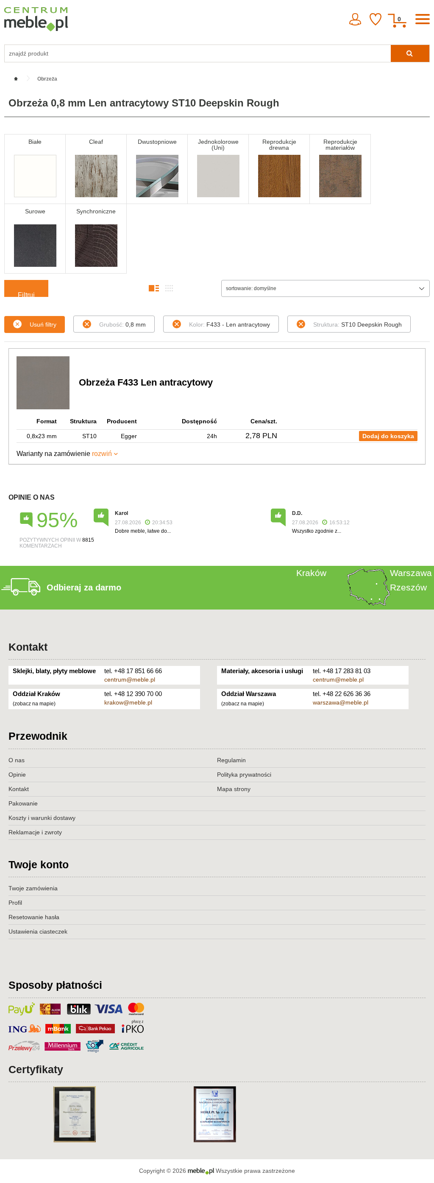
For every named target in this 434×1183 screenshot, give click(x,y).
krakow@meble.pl (128, 702)
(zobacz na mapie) (34, 704)
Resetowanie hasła (33, 917)
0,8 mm (122, 324)
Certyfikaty (35, 1069)
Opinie (17, 774)
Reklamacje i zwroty (35, 832)
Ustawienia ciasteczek (37, 931)
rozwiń (102, 453)
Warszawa (411, 573)
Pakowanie (23, 803)
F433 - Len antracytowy (229, 324)
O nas (16, 760)
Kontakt (27, 647)
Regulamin (231, 760)
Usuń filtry (43, 324)
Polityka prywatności (244, 774)
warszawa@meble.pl (340, 702)
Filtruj (26, 294)
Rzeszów (408, 587)
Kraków (311, 573)
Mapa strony (233, 789)
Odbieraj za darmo (84, 587)
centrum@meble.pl (129, 679)
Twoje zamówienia (33, 888)
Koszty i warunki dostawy (41, 817)
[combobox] (325, 288)
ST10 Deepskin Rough (357, 324)
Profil (15, 902)
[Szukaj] (410, 53)
